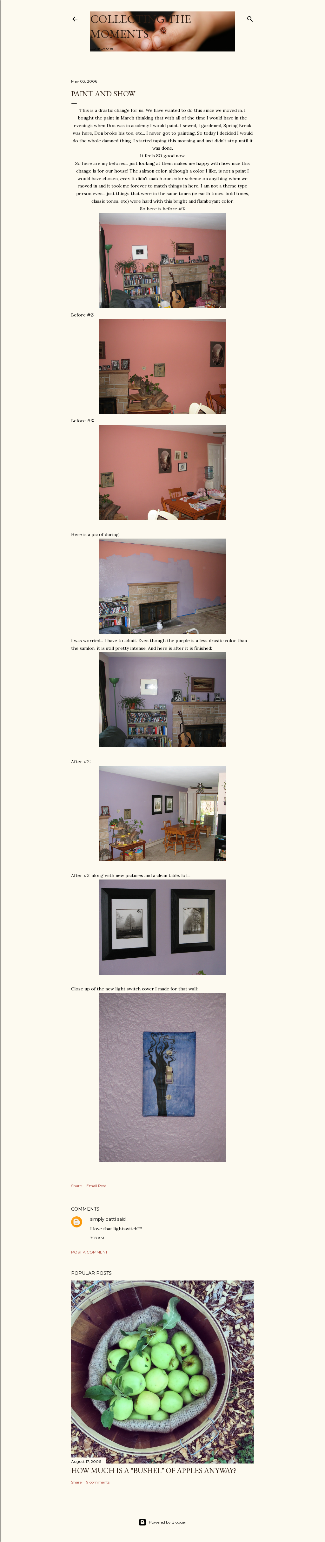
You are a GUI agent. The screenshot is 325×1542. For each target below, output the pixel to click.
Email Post (96, 1185)
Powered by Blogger (167, 1522)
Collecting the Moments (140, 26)
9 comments (97, 1482)
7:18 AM (97, 1237)
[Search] (250, 17)
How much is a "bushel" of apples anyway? (153, 1470)
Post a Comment (89, 1252)
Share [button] (76, 1185)
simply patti (103, 1219)
